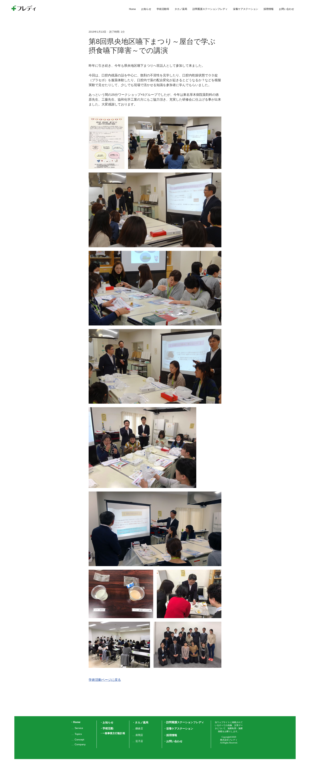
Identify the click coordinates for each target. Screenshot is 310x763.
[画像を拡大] (107, 143)
